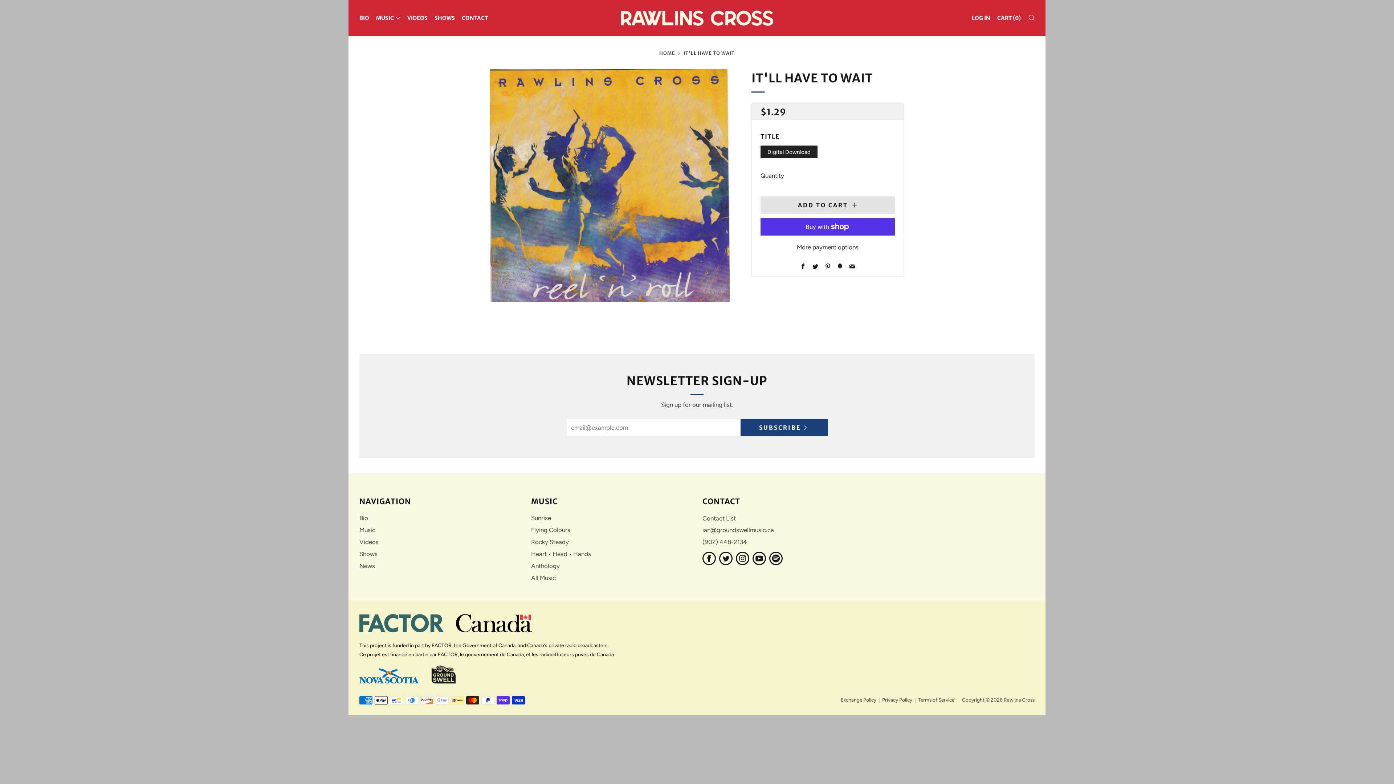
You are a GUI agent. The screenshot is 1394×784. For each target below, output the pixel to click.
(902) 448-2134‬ (724, 542)
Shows (368, 554)
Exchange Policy (858, 700)
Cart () (1009, 18)
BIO (364, 18)
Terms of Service (936, 700)
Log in (981, 18)
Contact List (719, 518)
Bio (363, 518)
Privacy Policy (897, 700)
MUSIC (385, 18)
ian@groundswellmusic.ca (738, 530)
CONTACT (475, 18)
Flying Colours (550, 530)
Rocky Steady (550, 542)
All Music (543, 577)
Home (667, 53)
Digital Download (789, 151)
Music (367, 530)
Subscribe (780, 427)
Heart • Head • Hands (561, 554)
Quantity (772, 175)
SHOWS (445, 18)
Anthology (545, 565)
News (367, 565)
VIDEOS (417, 18)
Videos (369, 542)
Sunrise (541, 518)
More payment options (828, 247)
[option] (610, 185)
